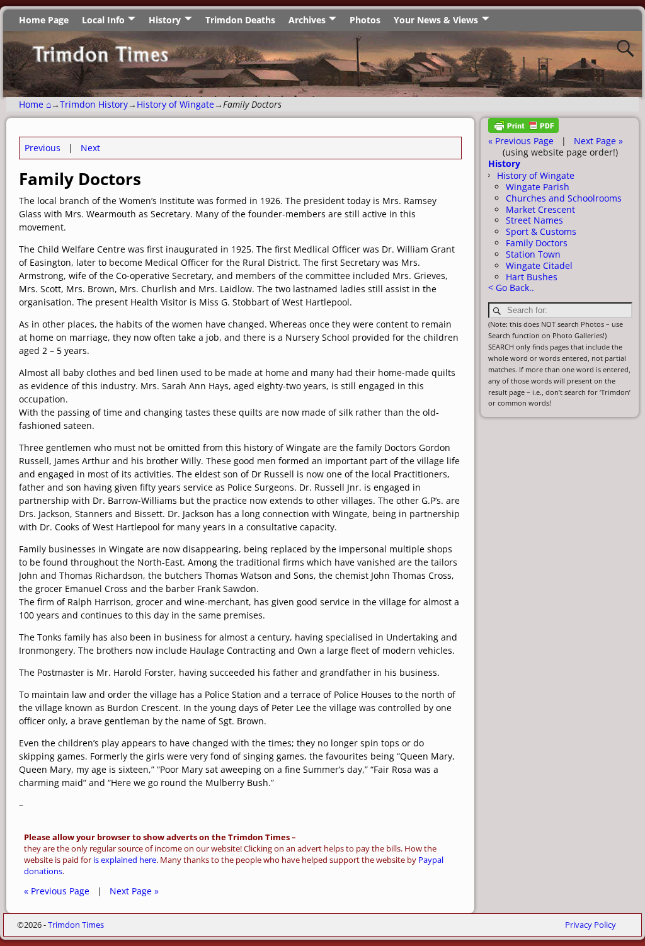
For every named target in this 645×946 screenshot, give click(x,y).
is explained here (124, 860)
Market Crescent (540, 209)
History (165, 20)
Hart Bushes (531, 277)
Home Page (44, 20)
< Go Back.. (511, 287)
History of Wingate (175, 104)
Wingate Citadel (539, 265)
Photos (365, 20)
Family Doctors (537, 243)
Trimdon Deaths (240, 20)
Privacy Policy (590, 924)
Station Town (533, 254)
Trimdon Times (76, 924)
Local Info (103, 20)
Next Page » (134, 891)
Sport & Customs (541, 231)
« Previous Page (56, 891)
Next (90, 148)
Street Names (534, 220)
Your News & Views (436, 20)
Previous (42, 148)
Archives (307, 20)
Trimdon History (94, 104)
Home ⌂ (35, 104)
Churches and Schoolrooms (564, 198)
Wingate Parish (537, 187)
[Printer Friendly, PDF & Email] (523, 129)
